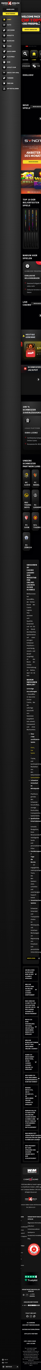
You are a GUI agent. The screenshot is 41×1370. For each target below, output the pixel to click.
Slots (32, 747)
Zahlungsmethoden (31, 1302)
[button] (10, 1367)
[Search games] (25, 55)
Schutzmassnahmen (34, 1229)
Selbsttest (31, 1226)
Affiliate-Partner (31, 1334)
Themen (38, 66)
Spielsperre (31, 1232)
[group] (25, 220)
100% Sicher (31, 1343)
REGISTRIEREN (10, 14)
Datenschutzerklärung (31, 1329)
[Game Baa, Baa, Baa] (25, 219)
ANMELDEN (10, 9)
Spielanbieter (35, 777)
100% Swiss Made (30, 1341)
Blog (29, 1239)
